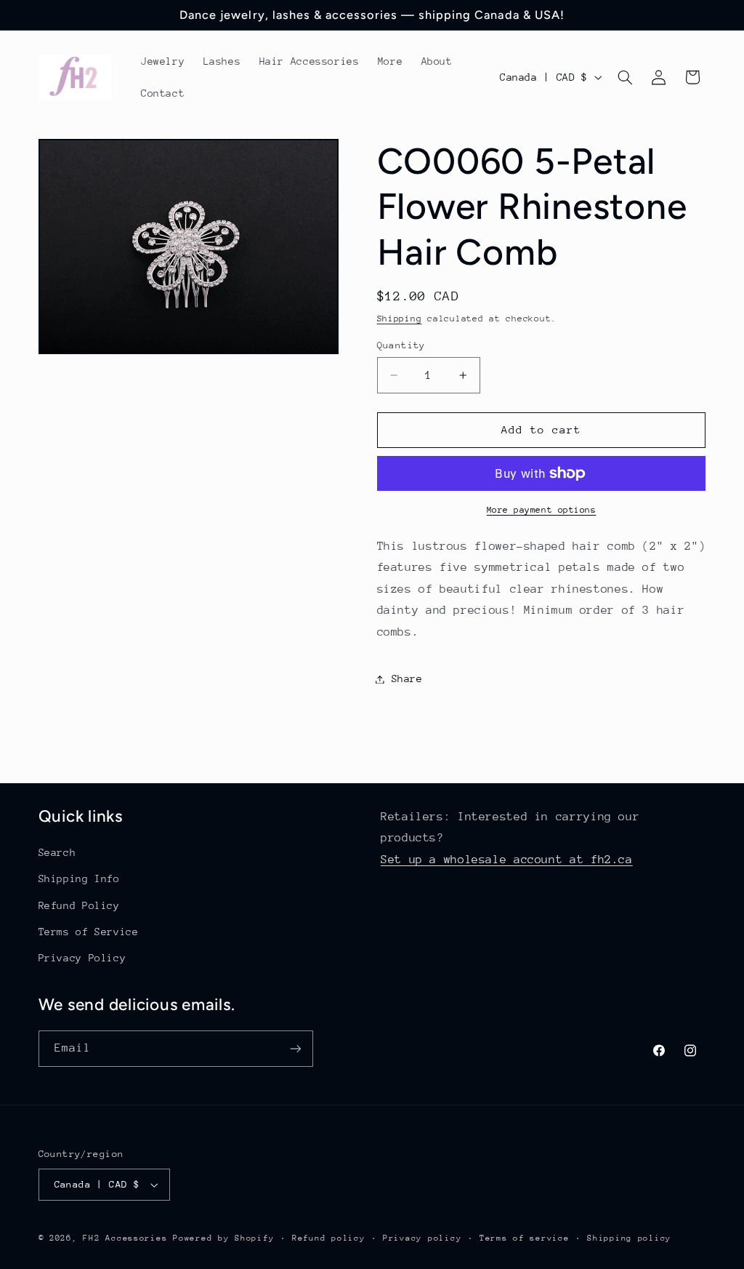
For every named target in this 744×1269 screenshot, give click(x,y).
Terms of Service (89, 931)
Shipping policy (629, 1238)
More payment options (542, 510)
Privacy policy (422, 1238)
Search (57, 852)
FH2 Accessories (128, 1238)
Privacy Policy (82, 958)
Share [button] (407, 678)
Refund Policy (79, 905)
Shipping (399, 318)
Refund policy (328, 1238)
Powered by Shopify (223, 1238)
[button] (625, 77)
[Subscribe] (295, 1048)
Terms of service (525, 1238)
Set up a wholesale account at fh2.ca (507, 859)
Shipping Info (79, 878)
